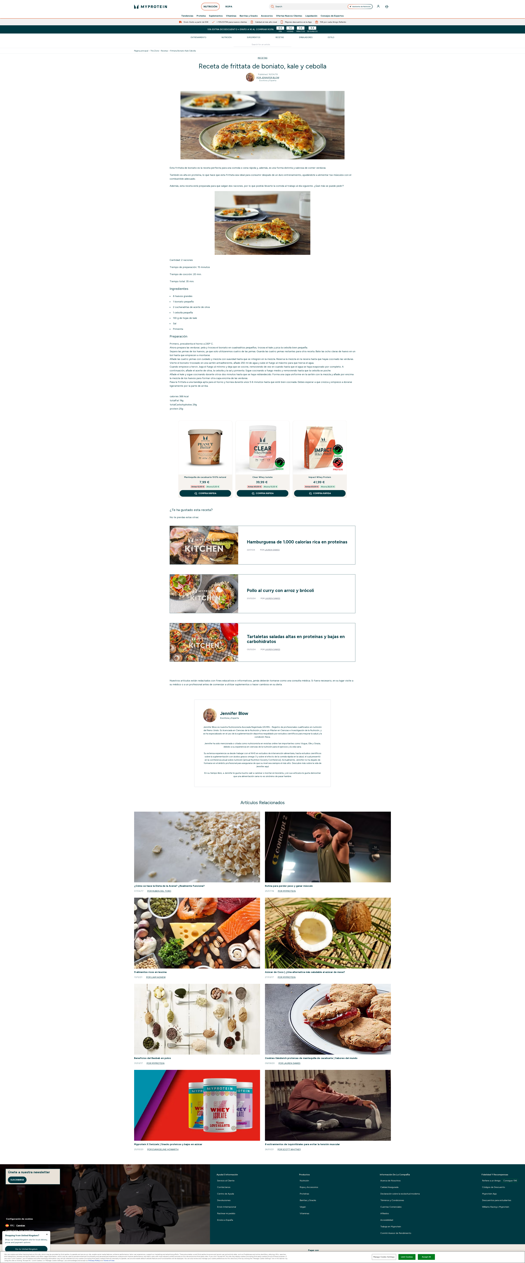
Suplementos (216, 16)
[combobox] (321, 6)
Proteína (201, 16)
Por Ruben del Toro (159, 891)
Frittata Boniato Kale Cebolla (183, 51)
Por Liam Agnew (156, 977)
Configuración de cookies (19, 1219)
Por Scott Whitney (289, 1149)
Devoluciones (224, 1200)
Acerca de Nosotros (390, 1180)
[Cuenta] (378, 6)
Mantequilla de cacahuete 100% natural (205, 477)
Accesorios (267, 16)
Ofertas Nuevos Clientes (289, 16)
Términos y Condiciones (392, 1200)
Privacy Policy (94, 1260)
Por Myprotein (287, 891)
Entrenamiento (198, 37)
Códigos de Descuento (493, 1187)
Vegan (303, 1207)
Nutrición (227, 37)
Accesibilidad (386, 1220)
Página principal (141, 51)
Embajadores (306, 37)
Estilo (331, 37)
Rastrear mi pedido (226, 1213)
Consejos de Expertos (332, 16)
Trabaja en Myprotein (390, 1226)
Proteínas (304, 1194)
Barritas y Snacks (249, 16)
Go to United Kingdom (26, 1249)
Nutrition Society (259, 760)
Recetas (280, 37)
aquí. (267, 766)
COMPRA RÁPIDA (207, 493)
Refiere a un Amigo (499, 1180)
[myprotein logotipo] (150, 6)
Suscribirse (17, 1180)
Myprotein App (489, 1194)
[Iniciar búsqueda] (272, 6)
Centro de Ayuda (225, 1194)
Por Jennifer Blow (267, 77)
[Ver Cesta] (387, 6)
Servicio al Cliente (225, 1180)
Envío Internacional (226, 1207)
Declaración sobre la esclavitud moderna (400, 1194)
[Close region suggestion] (47, 1234)
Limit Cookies (407, 1257)
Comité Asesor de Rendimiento (395, 1233)
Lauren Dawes (272, 550)
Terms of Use (108, 1260)
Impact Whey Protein (320, 477)
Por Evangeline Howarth (163, 1149)
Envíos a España (225, 1220)
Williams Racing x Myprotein (495, 1207)
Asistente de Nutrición (361, 7)
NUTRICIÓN (210, 6)
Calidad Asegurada (389, 1187)
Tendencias (187, 16)
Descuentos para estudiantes (496, 1200)
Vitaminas (231, 16)
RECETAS (262, 58)
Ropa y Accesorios (309, 1187)
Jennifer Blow (234, 713)
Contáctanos (223, 1187)
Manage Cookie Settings (384, 1257)
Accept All (426, 1257)
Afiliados (384, 1213)
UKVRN (266, 727)
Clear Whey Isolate (262, 477)
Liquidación (311, 16)
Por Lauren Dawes (289, 1063)
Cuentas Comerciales (391, 1207)
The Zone (154, 51)
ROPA (228, 6)
